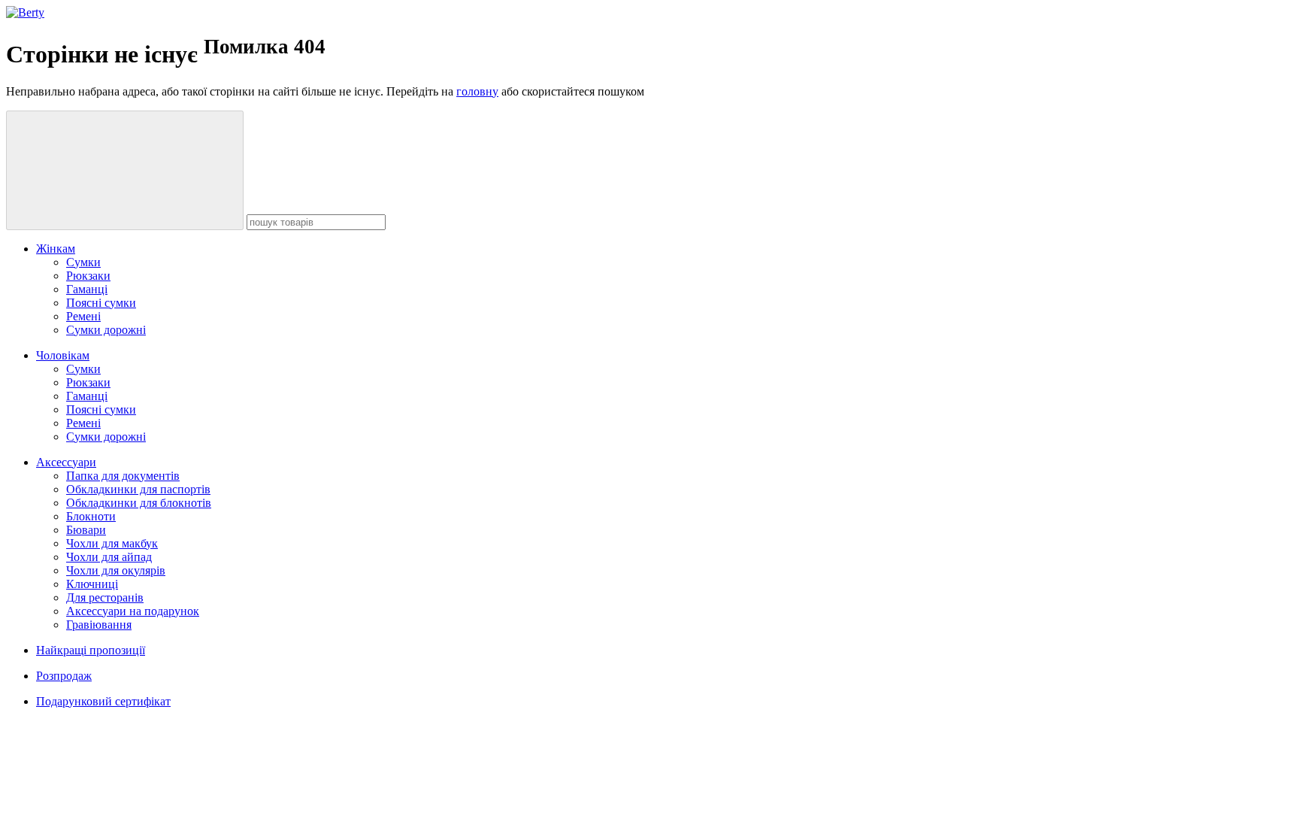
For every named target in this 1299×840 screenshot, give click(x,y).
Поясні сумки (101, 302)
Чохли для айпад (109, 556)
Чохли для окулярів (115, 570)
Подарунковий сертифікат (103, 701)
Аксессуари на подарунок (132, 611)
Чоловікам (62, 355)
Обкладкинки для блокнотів (138, 502)
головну (477, 91)
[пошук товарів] (125, 170)
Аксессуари (66, 462)
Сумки (83, 262)
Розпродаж (64, 675)
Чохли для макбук (112, 543)
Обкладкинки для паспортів (138, 489)
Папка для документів (123, 475)
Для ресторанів (105, 597)
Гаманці (86, 289)
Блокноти (91, 516)
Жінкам (55, 248)
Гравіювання (99, 624)
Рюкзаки (88, 275)
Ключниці (92, 584)
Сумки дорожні (106, 329)
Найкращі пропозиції (90, 650)
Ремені (83, 316)
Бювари (86, 529)
